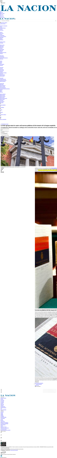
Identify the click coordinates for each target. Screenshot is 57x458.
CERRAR (1, 0)
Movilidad (1, 37)
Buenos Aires (2, 45)
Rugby (1, 62)
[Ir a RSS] (1, 440)
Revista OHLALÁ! (2, 94)
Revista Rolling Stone (3, 98)
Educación (1, 47)
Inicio (2, 12)
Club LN (2, 16)
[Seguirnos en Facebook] (1, 432)
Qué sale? (1, 78)
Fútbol (1, 61)
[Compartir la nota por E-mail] (3, 172)
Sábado (1, 89)
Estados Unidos (2, 41)
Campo (1, 34)
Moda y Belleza (2, 74)
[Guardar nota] (2, 168)
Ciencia (1, 51)
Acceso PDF (2, 83)
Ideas (1, 90)
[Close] (1, 389)
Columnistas (2, 56)
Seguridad (1, 46)
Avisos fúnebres (2, 85)
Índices (1, 38)
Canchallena (2, 64)
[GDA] (3, 453)
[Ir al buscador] (1, 4)
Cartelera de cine (3, 79)
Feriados (1, 71)
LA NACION (3, 124)
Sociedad (6, 124)
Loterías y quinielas (3, 72)
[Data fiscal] (1, 456)
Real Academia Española (39, 383)
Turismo (1, 68)
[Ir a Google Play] (3, 443)
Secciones (2, 13)
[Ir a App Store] (3, 445)
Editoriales (2, 55)
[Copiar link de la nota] (1, 170)
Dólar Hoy (1, 33)
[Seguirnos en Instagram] (1, 437)
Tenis (1, 63)
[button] (28, 69)
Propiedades (2, 35)
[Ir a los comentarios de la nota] (3, 168)
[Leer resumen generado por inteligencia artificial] (1, 168)
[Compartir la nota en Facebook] (1, 172)
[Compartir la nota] (1, 169)
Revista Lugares (2, 96)
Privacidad (16, 450)
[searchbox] (28, 20)
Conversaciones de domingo (5, 88)
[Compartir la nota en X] (2, 172)
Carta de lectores (3, 87)
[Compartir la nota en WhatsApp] (2, 169)
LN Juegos (1, 67)
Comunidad (2, 49)
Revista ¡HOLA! (2, 95)
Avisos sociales (2, 86)
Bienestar (1, 50)
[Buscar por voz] (56, 21)
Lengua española (39, 384)
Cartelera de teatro (3, 80)
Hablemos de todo (3, 52)
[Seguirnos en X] (1, 435)
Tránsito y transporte (3, 25)
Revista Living (2, 97)
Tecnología (2, 69)
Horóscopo (2, 70)
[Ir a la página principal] (28, 10)
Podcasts (1, 73)
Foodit (2, 14)
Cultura (1, 48)
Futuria (1, 32)
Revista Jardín (2, 99)
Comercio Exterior (3, 36)
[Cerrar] (15, 19)
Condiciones (12, 450)
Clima (1, 26)
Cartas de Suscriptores (4, 57)
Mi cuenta (2, 17)
